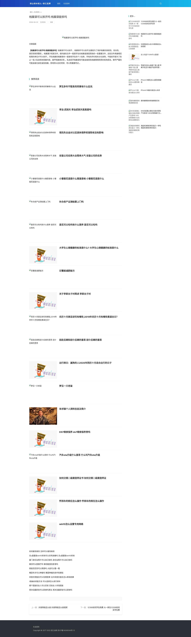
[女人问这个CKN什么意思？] (134, 57)
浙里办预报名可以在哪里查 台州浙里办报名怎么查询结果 (51, 577)
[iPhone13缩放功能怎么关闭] (134, 92)
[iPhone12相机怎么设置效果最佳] (134, 82)
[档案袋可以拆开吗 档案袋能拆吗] (134, 36)
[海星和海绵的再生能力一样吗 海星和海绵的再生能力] (134, 129)
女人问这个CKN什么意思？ (150, 54)
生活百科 (66, 3)
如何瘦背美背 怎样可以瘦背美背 (41, 551)
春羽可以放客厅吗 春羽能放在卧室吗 (43, 564)
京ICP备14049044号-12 (66, 630)
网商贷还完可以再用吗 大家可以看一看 (44, 568)
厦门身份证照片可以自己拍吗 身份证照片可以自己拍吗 (50, 560)
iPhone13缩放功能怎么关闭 (150, 90)
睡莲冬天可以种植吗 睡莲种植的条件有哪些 (46, 573)
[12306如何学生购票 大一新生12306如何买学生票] (134, 24)
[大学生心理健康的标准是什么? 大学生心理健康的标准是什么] (43, 255)
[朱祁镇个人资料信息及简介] (43, 416)
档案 (51, 22)
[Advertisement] (145, 171)
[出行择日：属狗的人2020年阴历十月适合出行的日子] (43, 370)
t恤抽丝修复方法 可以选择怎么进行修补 (44, 581)
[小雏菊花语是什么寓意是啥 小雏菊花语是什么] (43, 185)
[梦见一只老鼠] (43, 393)
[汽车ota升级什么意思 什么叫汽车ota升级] (43, 462)
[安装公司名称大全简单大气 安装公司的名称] (43, 163)
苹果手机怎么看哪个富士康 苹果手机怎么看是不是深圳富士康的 (151, 67)
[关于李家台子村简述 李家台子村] (43, 301)
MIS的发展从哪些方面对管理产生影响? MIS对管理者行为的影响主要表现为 (151, 113)
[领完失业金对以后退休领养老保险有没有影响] (43, 139)
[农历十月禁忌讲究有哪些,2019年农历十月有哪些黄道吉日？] (43, 324)
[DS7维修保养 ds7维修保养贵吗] (43, 439)
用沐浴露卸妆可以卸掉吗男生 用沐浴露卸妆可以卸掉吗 (50, 590)
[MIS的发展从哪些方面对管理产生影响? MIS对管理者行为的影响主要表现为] (134, 115)
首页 (58, 3)
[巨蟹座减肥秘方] (43, 278)
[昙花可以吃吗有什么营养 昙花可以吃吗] (43, 232)
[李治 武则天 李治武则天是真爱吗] (43, 116)
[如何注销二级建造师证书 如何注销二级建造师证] (43, 485)
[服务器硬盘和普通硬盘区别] (134, 103)
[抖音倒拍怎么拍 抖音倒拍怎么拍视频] (134, 46)
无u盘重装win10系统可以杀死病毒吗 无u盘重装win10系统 (52, 556)
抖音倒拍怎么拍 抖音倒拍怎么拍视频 (53, 607)
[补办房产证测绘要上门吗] (43, 209)
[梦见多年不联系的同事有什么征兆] (43, 93)
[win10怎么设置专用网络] (43, 531)
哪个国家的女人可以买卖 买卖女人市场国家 (46, 585)
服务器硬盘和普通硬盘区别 (150, 100)
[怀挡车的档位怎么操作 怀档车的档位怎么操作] (43, 508)
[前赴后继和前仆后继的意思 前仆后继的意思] (43, 347)
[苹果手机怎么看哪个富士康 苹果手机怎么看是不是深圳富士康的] (134, 69)
